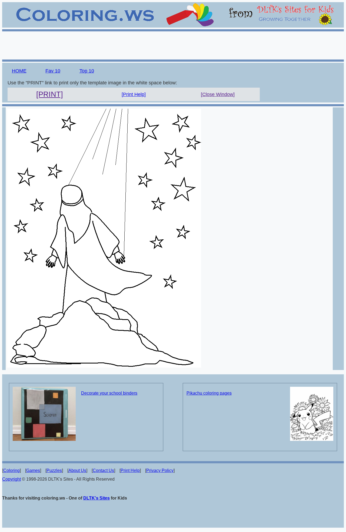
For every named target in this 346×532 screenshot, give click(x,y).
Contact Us (103, 470)
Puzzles (54, 470)
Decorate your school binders (109, 393)
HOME (19, 71)
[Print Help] (134, 94)
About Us (77, 470)
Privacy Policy (160, 470)
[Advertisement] (173, 44)
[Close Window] (218, 94)
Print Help (130, 470)
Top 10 (86, 71)
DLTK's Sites (96, 498)
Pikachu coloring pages (209, 393)
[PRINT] (49, 94)
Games (33, 470)
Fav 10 (52, 71)
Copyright (11, 479)
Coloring (11, 470)
